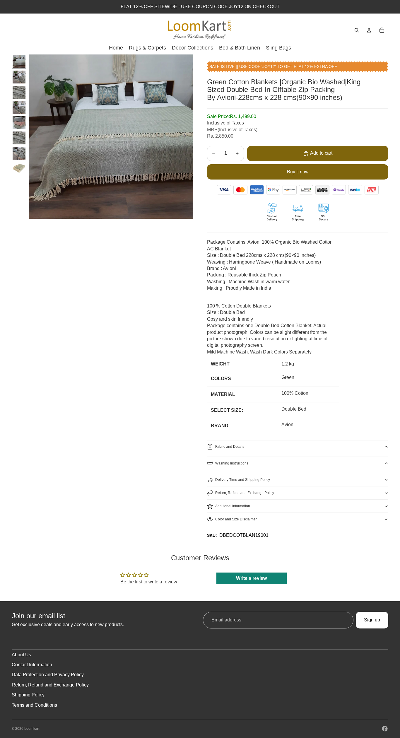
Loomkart (31, 729)
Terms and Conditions (34, 705)
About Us (21, 654)
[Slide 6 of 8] (19, 137)
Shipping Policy (28, 694)
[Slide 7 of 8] (19, 153)
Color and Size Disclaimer (236, 519)
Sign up (372, 619)
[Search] (356, 30)
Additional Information (232, 506)
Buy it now (298, 171)
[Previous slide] (35, 136)
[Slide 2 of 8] (19, 77)
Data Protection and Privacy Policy (48, 674)
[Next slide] (186, 136)
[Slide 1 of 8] (19, 61)
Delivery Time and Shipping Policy (242, 480)
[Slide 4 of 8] (19, 107)
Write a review (251, 578)
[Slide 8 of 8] (19, 168)
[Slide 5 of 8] (19, 122)
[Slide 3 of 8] (19, 92)
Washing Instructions (231, 463)
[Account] (369, 30)
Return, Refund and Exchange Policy (244, 493)
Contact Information (32, 664)
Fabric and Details (229, 447)
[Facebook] (384, 728)
